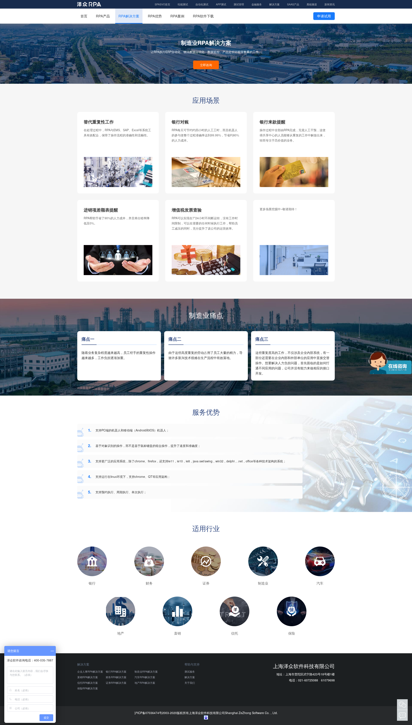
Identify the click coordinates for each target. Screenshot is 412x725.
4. (89, 476)
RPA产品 (103, 16)
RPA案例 (177, 16)
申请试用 (324, 16)
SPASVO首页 (162, 4)
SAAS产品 (293, 4)
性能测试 (183, 4)
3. (89, 461)
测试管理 (239, 4)
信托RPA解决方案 (87, 682)
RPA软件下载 (203, 16)
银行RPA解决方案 (116, 671)
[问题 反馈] (402, 715)
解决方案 (274, 4)
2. (89, 445)
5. (89, 492)
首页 (83, 16)
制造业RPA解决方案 (146, 671)
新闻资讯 (329, 4)
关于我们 (190, 682)
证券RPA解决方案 (116, 682)
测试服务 (190, 671)
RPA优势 (155, 16)
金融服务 (256, 4)
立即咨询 (206, 65)
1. (89, 430)
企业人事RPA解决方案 (90, 671)
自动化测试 (201, 4)
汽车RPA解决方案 (145, 677)
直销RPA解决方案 (87, 677)
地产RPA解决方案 (145, 682)
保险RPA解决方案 (87, 688)
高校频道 (312, 4)
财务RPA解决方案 (116, 677)
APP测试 (221, 4)
